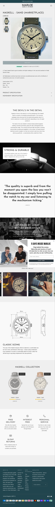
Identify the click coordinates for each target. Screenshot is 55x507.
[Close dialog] (53, 241)
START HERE (41, 260)
